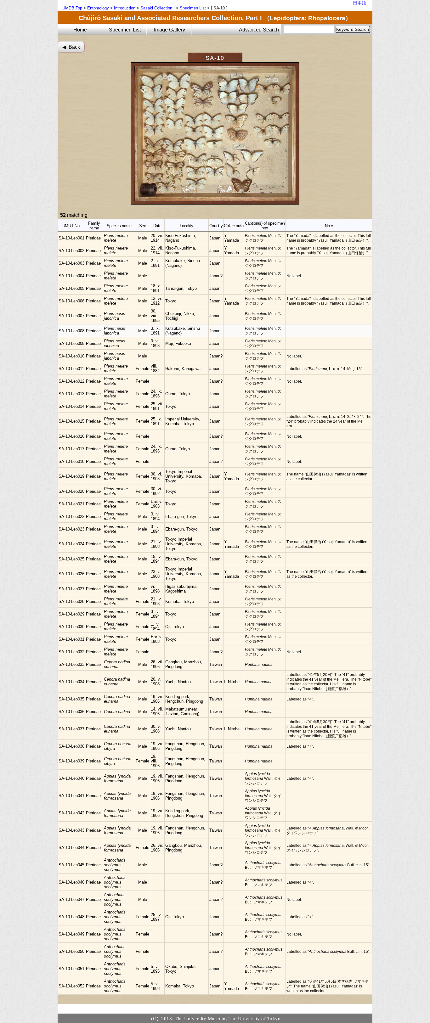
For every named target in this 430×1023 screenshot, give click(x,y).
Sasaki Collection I (157, 8)
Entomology (98, 8)
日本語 (359, 2)
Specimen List (193, 8)
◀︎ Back (71, 47)
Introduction (124, 8)
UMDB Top (72, 8)
